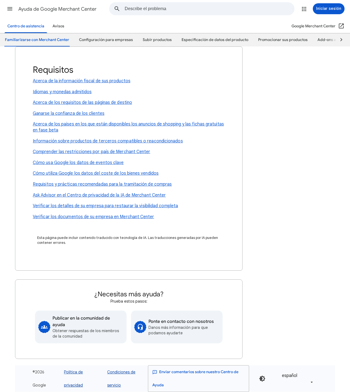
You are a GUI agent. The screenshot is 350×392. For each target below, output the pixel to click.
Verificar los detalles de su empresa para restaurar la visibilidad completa (105, 206)
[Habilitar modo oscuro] (262, 378)
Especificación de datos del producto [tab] (215, 39)
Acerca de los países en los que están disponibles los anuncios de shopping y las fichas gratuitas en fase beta (128, 127)
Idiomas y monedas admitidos (62, 92)
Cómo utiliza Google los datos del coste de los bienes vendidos (96, 173)
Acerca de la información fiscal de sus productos (81, 81)
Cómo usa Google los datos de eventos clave (78, 162)
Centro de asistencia (25, 26)
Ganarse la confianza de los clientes (68, 113)
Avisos (58, 26)
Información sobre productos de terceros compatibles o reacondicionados (108, 141)
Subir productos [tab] (157, 39)
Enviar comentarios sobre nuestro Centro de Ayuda (195, 378)
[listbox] (296, 379)
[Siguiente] (339, 39)
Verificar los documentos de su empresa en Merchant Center (93, 217)
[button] (9, 8)
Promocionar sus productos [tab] (283, 39)
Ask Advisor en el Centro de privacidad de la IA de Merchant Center (99, 195)
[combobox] (209, 8)
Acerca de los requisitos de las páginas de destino (82, 102)
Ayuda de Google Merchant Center (57, 9)
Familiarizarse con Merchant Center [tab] (37, 39)
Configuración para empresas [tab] (106, 39)
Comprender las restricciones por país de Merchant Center (91, 151)
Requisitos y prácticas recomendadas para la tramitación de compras (102, 184)
